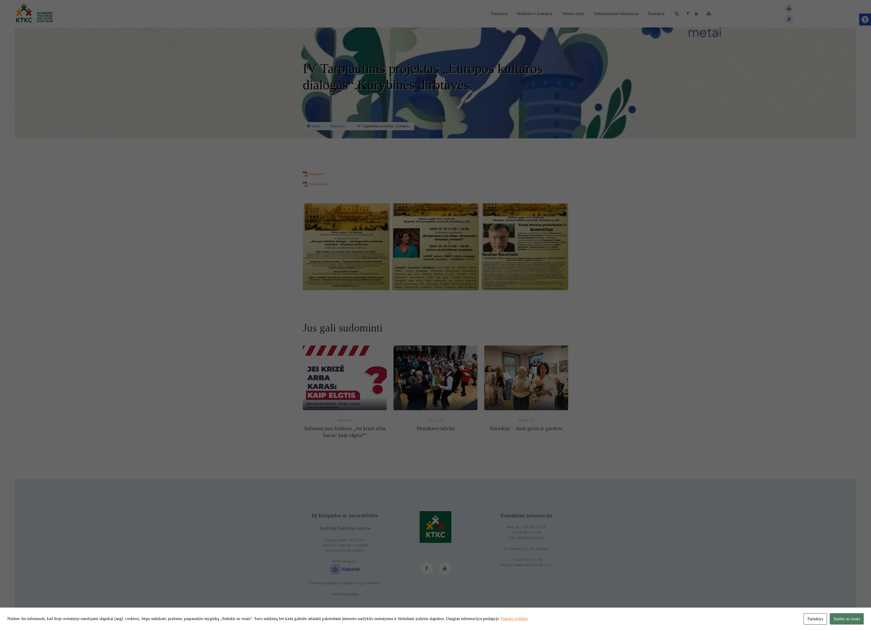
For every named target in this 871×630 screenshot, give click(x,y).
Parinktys (815, 619)
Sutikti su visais (847, 619)
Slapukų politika (514, 618)
